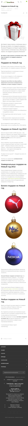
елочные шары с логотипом (11, 289)
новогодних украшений (14, 178)
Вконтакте (9, 412)
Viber (19, 412)
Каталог (3, 346)
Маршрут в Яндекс (15, 404)
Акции (3, 350)
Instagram (12, 412)
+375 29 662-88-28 (9, 377)
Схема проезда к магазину (15, 407)
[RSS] (23, 13)
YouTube (15, 412)
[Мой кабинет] (23, 2)
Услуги (3, 353)
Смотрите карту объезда (17, 401)
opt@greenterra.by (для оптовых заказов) (15, 380)
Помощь (3, 366)
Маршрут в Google (15, 406)
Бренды (3, 356)
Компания (4, 360)
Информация (5, 363)
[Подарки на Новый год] (14, 31)
